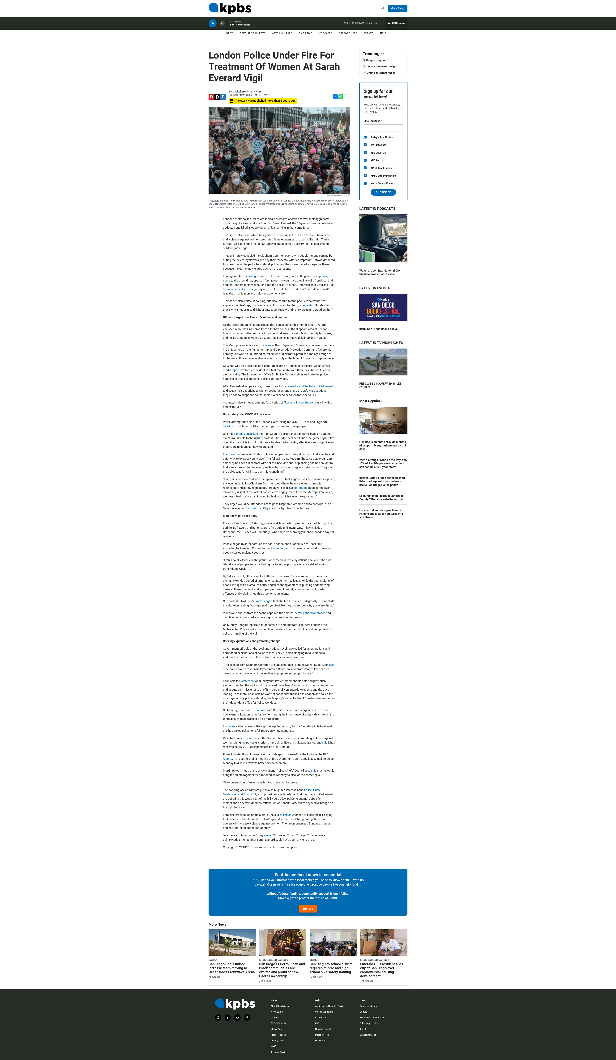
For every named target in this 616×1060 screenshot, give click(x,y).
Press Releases (278, 1035)
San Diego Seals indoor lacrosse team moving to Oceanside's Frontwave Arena (232, 968)
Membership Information (372, 1017)
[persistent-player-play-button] (212, 23)
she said (305, 305)
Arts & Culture (282, 33)
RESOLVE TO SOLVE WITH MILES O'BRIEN (380, 385)
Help (383, 33)
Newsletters (277, 1011)
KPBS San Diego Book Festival (378, 329)
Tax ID (363, 1029)
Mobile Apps (277, 1029)
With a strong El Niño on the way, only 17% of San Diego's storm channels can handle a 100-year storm (383, 463)
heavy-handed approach (310, 613)
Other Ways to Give (369, 1023)
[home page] (230, 8)
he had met (259, 710)
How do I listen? (323, 1029)
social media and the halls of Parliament (307, 386)
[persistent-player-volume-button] (222, 23)
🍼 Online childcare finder (379, 72)
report (235, 370)
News (229, 33)
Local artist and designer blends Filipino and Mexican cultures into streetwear (381, 514)
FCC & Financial (278, 1023)
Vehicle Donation (368, 1035)
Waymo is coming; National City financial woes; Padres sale (380, 272)
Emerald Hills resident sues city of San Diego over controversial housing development (381, 970)
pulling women (257, 276)
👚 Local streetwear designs (380, 66)
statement (235, 454)
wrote (267, 835)
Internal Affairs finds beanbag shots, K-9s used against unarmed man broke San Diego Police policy (382, 481)
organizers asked (247, 433)
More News (217, 924)
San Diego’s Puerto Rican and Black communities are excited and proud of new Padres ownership (282, 970)
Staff (273, 1046)
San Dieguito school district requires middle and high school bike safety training (331, 968)
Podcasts (325, 33)
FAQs (318, 1023)
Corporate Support (369, 1006)
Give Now (397, 8)
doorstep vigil (255, 508)
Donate (308, 909)
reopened (255, 738)
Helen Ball (277, 548)
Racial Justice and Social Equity (273, 960)
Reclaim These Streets (299, 402)
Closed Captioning (324, 1011)
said (331, 664)
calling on (285, 814)
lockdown (229, 426)
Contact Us (320, 1017)
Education (314, 960)
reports (227, 758)
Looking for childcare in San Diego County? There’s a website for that (381, 497)
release (269, 345)
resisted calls (236, 289)
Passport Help (322, 1035)
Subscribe (383, 192)
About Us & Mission (280, 1006)
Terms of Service (279, 1052)
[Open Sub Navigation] (235, 33)
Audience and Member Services (330, 1006)
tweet (232, 726)
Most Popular (369, 401)
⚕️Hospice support (375, 60)
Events (368, 33)
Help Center (321, 1040)
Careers (274, 1017)
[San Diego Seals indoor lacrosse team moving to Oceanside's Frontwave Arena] (232, 942)
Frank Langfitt (263, 601)
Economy (213, 960)
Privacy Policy (278, 1040)
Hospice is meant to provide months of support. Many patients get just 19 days (382, 445)
